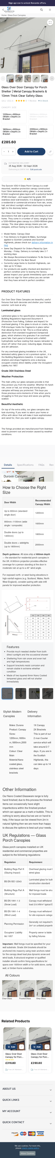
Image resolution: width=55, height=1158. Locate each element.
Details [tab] (8, 464)
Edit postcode (36, 169)
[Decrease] (4, 151)
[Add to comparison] (50, 151)
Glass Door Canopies (17, 15)
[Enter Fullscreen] (50, 22)
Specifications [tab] (25, 464)
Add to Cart (31, 151)
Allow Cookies (27, 1153)
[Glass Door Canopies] (3, 9)
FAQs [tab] (41, 464)
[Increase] (13, 151)
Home (4, 15)
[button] (14, 116)
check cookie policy (30, 1148)
